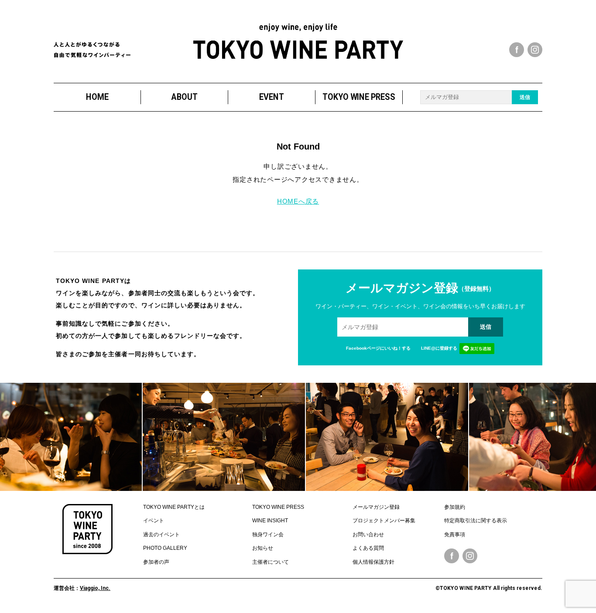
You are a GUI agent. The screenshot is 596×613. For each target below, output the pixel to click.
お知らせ (262, 548)
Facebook (451, 555)
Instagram (469, 555)
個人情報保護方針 (373, 562)
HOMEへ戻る (298, 201)
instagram (534, 49)
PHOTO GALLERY (165, 548)
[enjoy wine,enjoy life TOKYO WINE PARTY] (298, 41)
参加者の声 (156, 562)
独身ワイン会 (268, 534)
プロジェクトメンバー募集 (384, 521)
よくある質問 (368, 548)
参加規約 (454, 507)
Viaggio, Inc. (95, 588)
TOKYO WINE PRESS (358, 97)
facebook (516, 49)
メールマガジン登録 (376, 507)
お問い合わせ (368, 534)
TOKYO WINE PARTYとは (174, 507)
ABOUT (184, 97)
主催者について (270, 562)
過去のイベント (161, 534)
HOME (97, 97)
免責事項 (454, 534)
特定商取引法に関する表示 (475, 521)
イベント (153, 521)
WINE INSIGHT (270, 521)
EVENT (271, 97)
